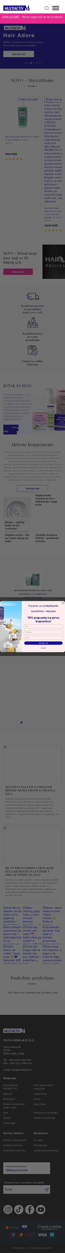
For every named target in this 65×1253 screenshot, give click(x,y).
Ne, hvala (43, 648)
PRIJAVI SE (43, 643)
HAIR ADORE (10, 17)
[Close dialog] (63, 603)
